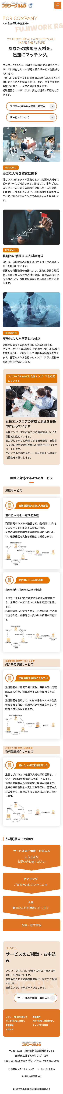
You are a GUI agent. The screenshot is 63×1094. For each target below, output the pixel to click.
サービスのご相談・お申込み (33, 998)
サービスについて (20, 117)
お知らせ (9, 1029)
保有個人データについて (22, 1069)
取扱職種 (9, 1025)
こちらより (31, 856)
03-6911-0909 (19, 1060)
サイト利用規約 (47, 1069)
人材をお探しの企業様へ (43, 1020)
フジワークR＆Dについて (16, 1016)
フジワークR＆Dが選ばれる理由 (27, 106)
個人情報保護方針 (32, 1076)
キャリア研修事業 (40, 1025)
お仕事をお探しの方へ (15, 1020)
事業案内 (36, 1016)
